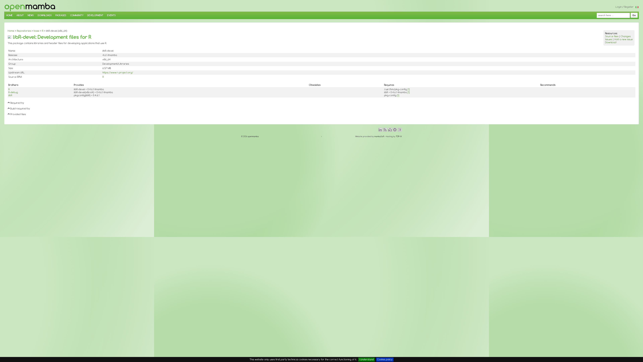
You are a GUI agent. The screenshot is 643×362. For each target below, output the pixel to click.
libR (10, 95)
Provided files (18, 114)
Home (11, 30)
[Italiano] (637, 6)
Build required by (20, 108)
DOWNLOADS (45, 15)
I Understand (366, 359)
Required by (17, 102)
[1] (409, 89)
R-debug (13, 92)
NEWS (31, 15)
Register (629, 6)
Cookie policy (384, 359)
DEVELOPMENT (95, 15)
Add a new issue (623, 39)
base (36, 30)
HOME (9, 15)
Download (610, 42)
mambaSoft (379, 136)
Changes (626, 36)
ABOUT (20, 15)
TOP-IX (399, 136)
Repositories (24, 30)
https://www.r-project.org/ (117, 72)
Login (619, 6)
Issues (608, 39)
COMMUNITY (76, 15)
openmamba (253, 136)
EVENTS (111, 15)
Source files (611, 36)
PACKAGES (60, 15)
